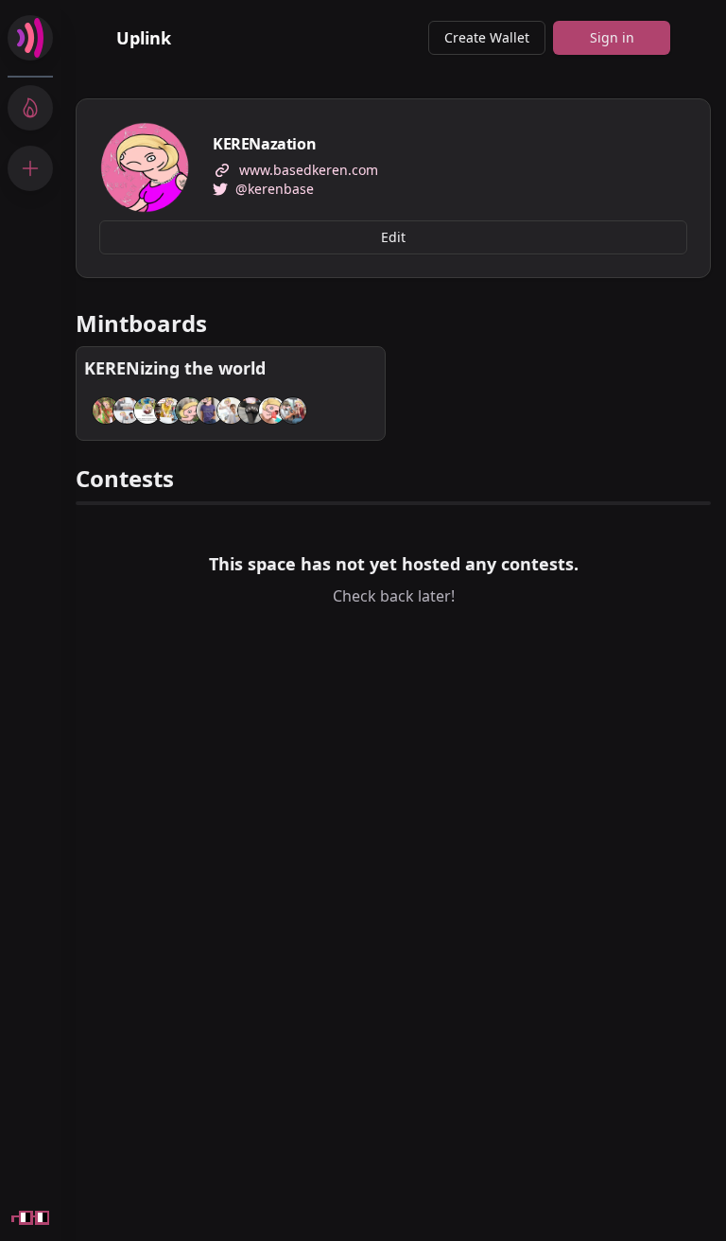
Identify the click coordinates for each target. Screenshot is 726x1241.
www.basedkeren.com (308, 170)
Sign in (612, 37)
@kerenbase (274, 189)
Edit (393, 237)
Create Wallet (486, 37)
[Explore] (30, 108)
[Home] (30, 38)
